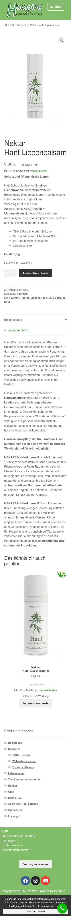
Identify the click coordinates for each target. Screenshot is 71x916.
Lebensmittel (16, 773)
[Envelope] (45, 880)
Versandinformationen (16, 850)
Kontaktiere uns (12, 845)
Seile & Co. (15, 798)
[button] (61, 40)
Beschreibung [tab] (13, 320)
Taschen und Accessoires (24, 779)
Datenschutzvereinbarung (18, 836)
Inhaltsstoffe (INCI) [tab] (16, 330)
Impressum (9, 840)
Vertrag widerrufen (35, 864)
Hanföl (25, 297)
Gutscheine (15, 810)
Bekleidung (15, 742)
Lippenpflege (38, 297)
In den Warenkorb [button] (35, 703)
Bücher (12, 785)
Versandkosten (39, 171)
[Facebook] (25, 880)
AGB (5, 831)
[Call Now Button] (62, 908)
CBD (11, 791)
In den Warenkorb (35, 273)
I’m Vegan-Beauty (23, 767)
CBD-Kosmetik (21, 755)
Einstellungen (35, 911)
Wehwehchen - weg (24, 761)
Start (11, 25)
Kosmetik (22, 25)
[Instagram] (35, 880)
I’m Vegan (14, 816)
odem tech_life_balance (23, 804)
